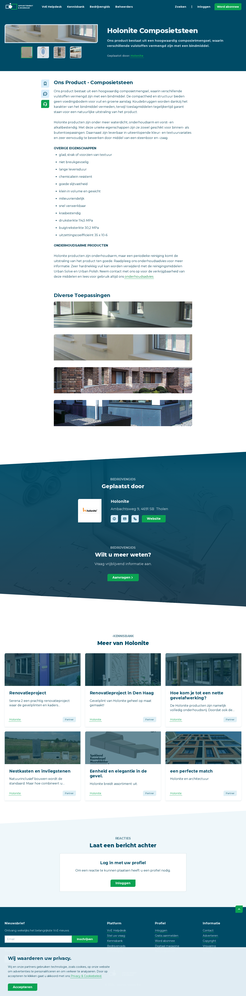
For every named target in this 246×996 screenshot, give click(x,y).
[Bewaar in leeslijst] (45, 84)
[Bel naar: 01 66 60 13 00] (135, 518)
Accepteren (22, 987)
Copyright (209, 941)
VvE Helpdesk (52, 6)
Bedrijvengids (100, 6)
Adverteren (210, 935)
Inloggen (203, 6)
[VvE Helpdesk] (45, 104)
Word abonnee (228, 6)
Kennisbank (75, 6)
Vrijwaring (209, 946)
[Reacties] (45, 94)
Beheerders (124, 6)
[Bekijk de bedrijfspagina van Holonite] (89, 510)
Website (154, 518)
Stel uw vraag (116, 935)
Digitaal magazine (167, 946)
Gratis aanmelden (166, 935)
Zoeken (180, 6)
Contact (208, 930)
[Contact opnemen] (124, 518)
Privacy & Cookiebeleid (86, 976)
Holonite (137, 55)
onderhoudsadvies (139, 276)
